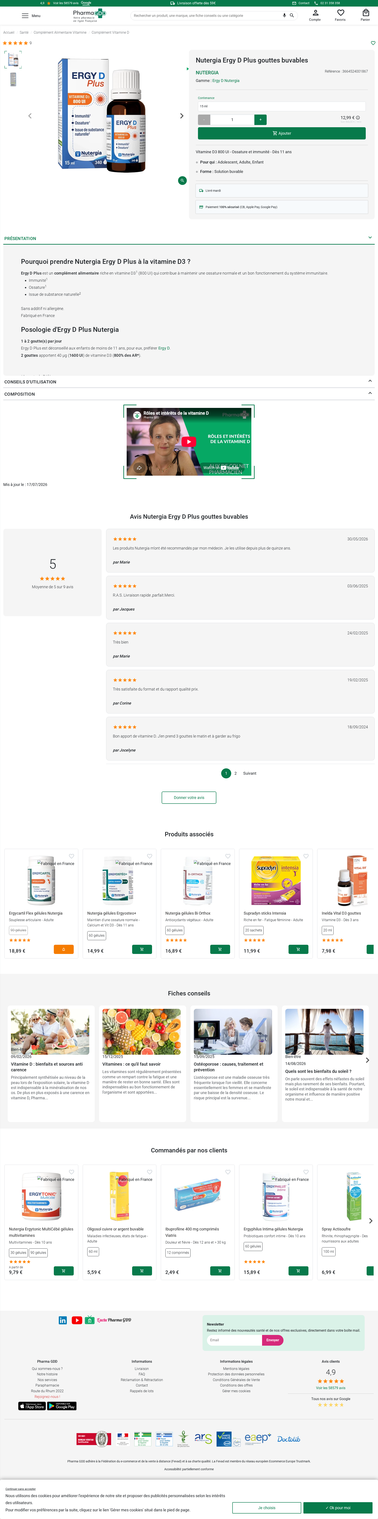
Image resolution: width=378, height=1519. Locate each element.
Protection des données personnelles (236, 1374)
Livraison (142, 1369)
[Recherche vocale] (284, 16)
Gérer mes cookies (236, 1391)
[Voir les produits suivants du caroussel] (367, 1060)
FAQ (142, 1374)
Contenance (206, 98)
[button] (25, 15)
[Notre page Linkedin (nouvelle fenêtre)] (62, 1320)
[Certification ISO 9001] (93, 1439)
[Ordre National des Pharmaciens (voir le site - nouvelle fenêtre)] (183, 1439)
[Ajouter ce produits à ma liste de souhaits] (373, 43)
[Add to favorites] (71, 856)
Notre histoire (47, 1374)
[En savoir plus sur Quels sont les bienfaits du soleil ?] (325, 1027)
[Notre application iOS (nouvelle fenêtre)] (32, 1406)
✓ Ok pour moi (338, 1507)
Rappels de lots (142, 1391)
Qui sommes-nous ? (47, 1369)
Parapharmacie (47, 1385)
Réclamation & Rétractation (142, 1380)
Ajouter (284, 133)
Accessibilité (172, 1469)
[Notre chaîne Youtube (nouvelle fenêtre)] (77, 1320)
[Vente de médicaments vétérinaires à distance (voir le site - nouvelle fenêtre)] (164, 1439)
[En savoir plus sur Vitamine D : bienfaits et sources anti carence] (51, 1027)
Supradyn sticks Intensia (265, 913)
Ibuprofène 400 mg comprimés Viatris (192, 1232)
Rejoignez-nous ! (47, 1397)
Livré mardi (213, 190)
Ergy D (164, 348)
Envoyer (272, 1340)
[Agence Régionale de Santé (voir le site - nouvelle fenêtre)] (203, 1439)
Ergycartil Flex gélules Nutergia (36, 913)
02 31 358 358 (330, 3)
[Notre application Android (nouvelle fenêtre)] (62, 1406)
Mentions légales (236, 1369)
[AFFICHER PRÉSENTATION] (370, 238)
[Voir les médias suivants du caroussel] (182, 116)
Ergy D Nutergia (226, 80)
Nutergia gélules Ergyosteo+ (111, 913)
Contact (304, 3)
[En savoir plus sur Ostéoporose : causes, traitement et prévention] (234, 1027)
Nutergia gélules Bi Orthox (187, 913)
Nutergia (207, 72)
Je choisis (266, 1507)
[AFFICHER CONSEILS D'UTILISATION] (370, 381)
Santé (199, 1049)
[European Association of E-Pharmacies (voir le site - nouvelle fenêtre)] (258, 1439)
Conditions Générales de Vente (236, 1380)
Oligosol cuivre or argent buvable (115, 1229)
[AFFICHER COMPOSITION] (370, 394)
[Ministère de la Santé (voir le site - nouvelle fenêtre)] (123, 1439)
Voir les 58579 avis (66, 3)
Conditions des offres (236, 1385)
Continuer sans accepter (20, 1489)
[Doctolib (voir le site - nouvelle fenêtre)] (289, 1439)
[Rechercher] (292, 16)
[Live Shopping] (89, 1320)
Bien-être (19, 1049)
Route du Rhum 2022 (47, 1391)
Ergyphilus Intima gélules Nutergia (273, 1229)
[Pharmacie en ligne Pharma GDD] (88, 15)
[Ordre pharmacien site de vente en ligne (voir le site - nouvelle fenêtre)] (142, 1439)
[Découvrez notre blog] (114, 1320)
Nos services (47, 1380)
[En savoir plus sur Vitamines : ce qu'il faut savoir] (142, 1027)
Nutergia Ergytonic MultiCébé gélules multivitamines (41, 1232)
